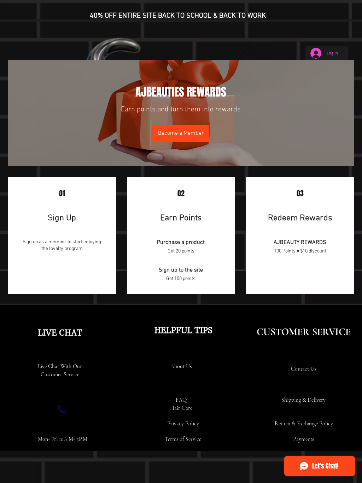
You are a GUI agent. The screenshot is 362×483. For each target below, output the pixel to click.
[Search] (346, 50)
